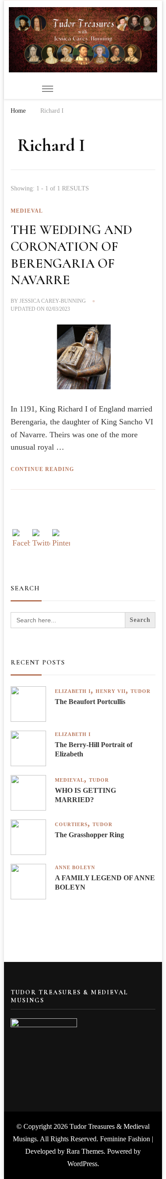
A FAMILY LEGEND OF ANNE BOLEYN (105, 882)
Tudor (141, 691)
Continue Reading (42, 469)
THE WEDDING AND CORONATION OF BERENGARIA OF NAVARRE (71, 255)
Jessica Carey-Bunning (52, 301)
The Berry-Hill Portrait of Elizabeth (93, 749)
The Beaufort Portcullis (90, 701)
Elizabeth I (73, 691)
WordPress (82, 1163)
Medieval (27, 211)
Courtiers (71, 824)
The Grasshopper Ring (89, 835)
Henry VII (111, 691)
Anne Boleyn (75, 867)
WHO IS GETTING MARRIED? (85, 795)
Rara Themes (85, 1151)
